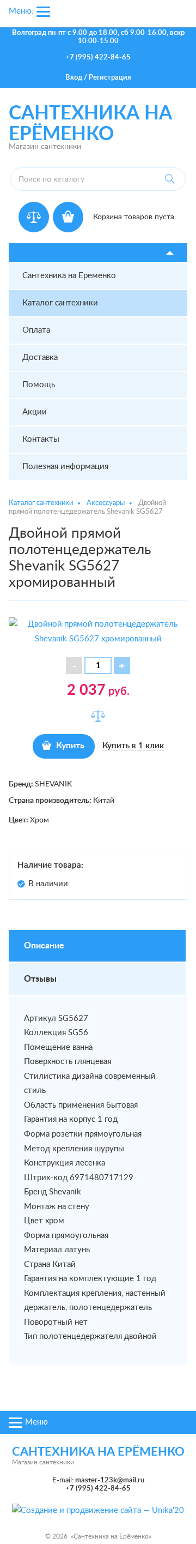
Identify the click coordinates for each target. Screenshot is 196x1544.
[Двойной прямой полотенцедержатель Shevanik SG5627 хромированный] (98, 631)
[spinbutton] (98, 665)
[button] (122, 665)
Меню (36, 1422)
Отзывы (40, 979)
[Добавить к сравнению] (98, 716)
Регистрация (110, 77)
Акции (34, 412)
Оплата (36, 330)
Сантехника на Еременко (69, 276)
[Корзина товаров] (68, 217)
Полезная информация (65, 466)
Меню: (21, 11)
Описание (44, 945)
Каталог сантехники (60, 303)
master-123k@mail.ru (109, 1480)
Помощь (38, 385)
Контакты (40, 439)
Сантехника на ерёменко (98, 1452)
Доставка (40, 357)
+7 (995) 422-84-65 (98, 57)
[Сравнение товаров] (34, 217)
